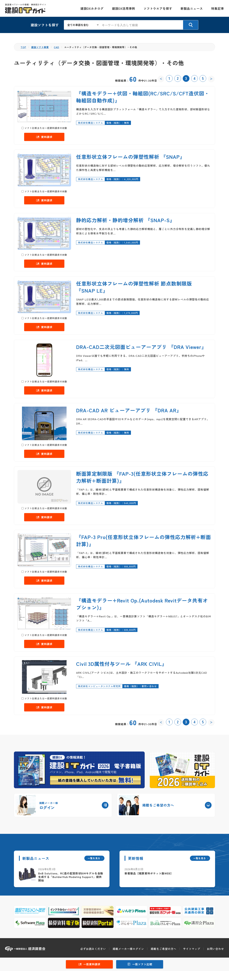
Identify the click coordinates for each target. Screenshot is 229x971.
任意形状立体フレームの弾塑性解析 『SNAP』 (130, 156)
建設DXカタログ (92, 8)
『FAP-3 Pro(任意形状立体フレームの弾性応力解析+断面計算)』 (143, 540)
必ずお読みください (93, 949)
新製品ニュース (192, 8)
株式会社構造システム (90, 122)
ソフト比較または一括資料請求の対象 (45, 128)
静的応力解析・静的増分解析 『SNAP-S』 (125, 220)
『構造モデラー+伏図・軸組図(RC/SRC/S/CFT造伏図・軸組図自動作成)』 (142, 97)
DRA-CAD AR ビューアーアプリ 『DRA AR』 (129, 410)
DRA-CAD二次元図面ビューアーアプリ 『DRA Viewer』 (141, 346)
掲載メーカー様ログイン (128, 949)
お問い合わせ (215, 949)
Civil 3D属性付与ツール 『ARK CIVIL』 (121, 663)
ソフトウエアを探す (158, 8)
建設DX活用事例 (123, 8)
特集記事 (217, 8)
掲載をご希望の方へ (163, 949)
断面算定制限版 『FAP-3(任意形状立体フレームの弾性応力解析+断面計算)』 (142, 477)
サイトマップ (191, 949)
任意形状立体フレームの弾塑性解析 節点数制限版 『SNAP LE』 (134, 287)
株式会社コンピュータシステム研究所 (99, 686)
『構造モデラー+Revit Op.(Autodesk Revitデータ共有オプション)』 (142, 604)
